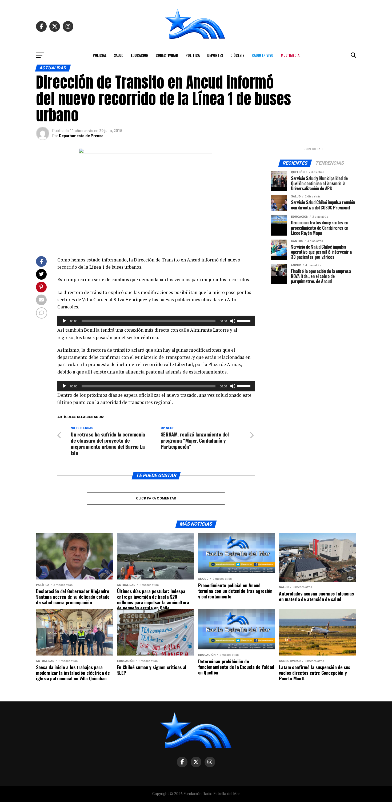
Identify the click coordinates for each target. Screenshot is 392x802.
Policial (99, 55)
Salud (118, 55)
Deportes (215, 55)
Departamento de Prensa (81, 136)
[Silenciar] (232, 321)
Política (193, 55)
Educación (139, 55)
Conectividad (167, 55)
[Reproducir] (64, 321)
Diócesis (237, 55)
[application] (156, 321)
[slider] (244, 320)
